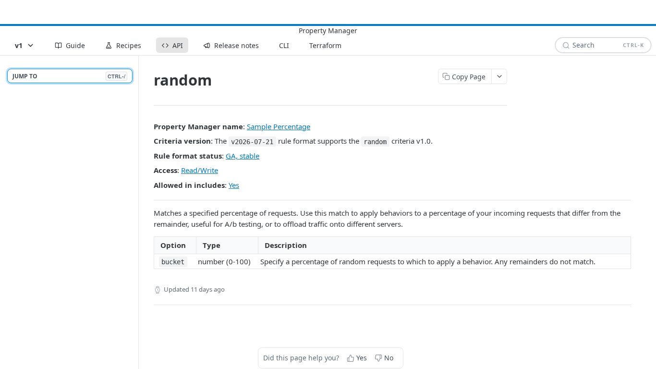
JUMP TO (68, 76)
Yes (234, 185)
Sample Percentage (278, 126)
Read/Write (199, 170)
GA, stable (242, 155)
